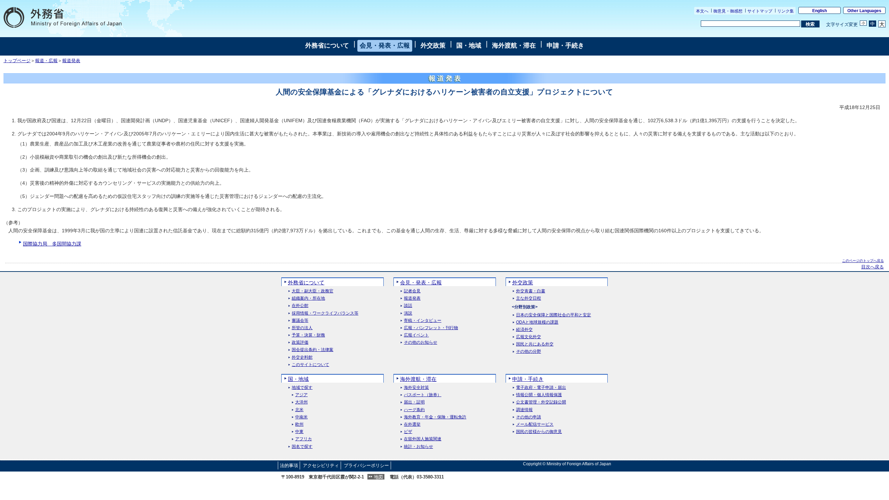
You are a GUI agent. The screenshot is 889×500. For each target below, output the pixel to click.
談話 (408, 305)
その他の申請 (528, 417)
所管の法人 (302, 328)
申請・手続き (565, 45)
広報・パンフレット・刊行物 (431, 328)
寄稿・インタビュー (422, 320)
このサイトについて (310, 364)
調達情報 (524, 410)
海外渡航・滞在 (514, 45)
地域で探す (302, 387)
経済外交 (524, 329)
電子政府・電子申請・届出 (541, 387)
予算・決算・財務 (308, 335)
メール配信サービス (535, 424)
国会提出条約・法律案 (312, 350)
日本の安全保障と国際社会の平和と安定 (553, 315)
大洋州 (301, 402)
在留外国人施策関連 (422, 439)
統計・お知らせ (418, 446)
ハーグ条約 (414, 410)
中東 (299, 432)
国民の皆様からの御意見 (539, 432)
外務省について (327, 45)
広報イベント (416, 335)
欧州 (299, 424)
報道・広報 (46, 60)
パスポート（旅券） (422, 395)
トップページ (17, 60)
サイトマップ (759, 11)
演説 (408, 313)
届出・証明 (414, 402)
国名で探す (302, 446)
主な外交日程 (528, 298)
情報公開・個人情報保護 (539, 395)
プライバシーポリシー (366, 465)
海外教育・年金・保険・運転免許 (435, 417)
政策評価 (300, 342)
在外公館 (300, 305)
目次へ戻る (872, 267)
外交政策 (433, 45)
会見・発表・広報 (385, 45)
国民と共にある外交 (535, 344)
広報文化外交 (528, 337)
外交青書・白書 (530, 291)
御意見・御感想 (727, 11)
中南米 (301, 417)
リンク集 (785, 11)
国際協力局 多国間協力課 (52, 244)
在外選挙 (412, 424)
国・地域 (468, 45)
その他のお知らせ (420, 342)
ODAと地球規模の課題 (537, 322)
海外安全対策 (416, 387)
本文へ (702, 11)
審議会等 (300, 320)
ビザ (408, 432)
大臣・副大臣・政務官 (312, 291)
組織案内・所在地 (308, 298)
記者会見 (412, 291)
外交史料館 (302, 357)
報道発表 (71, 60)
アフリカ (303, 439)
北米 (299, 410)
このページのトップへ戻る (863, 260)
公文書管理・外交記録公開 (541, 402)
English (819, 10)
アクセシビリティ (321, 465)
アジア (301, 395)
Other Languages (864, 10)
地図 (378, 477)
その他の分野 (528, 351)
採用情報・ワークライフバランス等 (325, 313)
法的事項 (289, 465)
